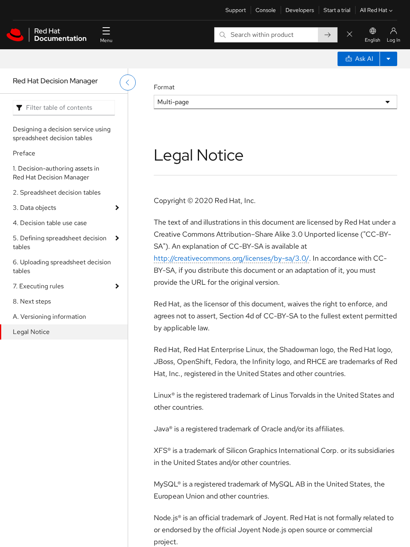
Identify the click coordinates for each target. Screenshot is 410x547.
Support (235, 10)
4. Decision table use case (50, 223)
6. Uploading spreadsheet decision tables (62, 266)
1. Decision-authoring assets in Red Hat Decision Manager (56, 172)
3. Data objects (34, 207)
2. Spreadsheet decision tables (56, 192)
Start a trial (337, 10)
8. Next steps (32, 301)
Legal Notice (31, 332)
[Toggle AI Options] (388, 59)
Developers (299, 10)
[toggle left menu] (128, 82)
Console (265, 10)
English (372, 40)
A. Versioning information (49, 316)
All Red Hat (373, 10)
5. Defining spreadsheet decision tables (60, 242)
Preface (24, 153)
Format (164, 87)
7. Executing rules (38, 286)
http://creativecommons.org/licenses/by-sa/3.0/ (231, 258)
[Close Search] (349, 34)
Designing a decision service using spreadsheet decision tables (62, 133)
